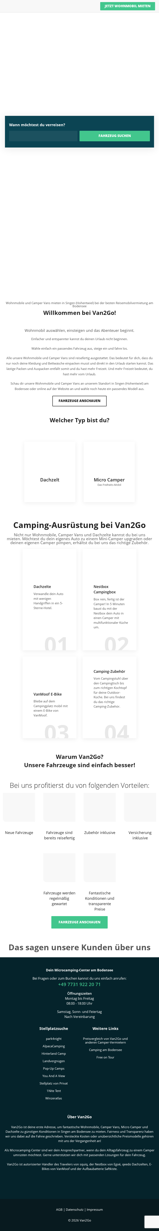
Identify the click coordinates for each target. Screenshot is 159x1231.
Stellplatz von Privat (54, 1083)
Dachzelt (49, 472)
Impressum (95, 1209)
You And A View (53, 1076)
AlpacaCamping (54, 1046)
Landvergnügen (54, 1061)
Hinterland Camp (54, 1053)
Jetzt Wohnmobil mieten (128, 6)
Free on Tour (105, 1057)
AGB (59, 1209)
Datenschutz (74, 1209)
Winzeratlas (53, 1098)
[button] (79, 401)
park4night (53, 1039)
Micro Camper (109, 472)
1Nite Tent (54, 1091)
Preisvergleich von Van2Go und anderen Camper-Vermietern (105, 1040)
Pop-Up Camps (53, 1068)
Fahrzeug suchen (115, 135)
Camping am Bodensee (105, 1050)
